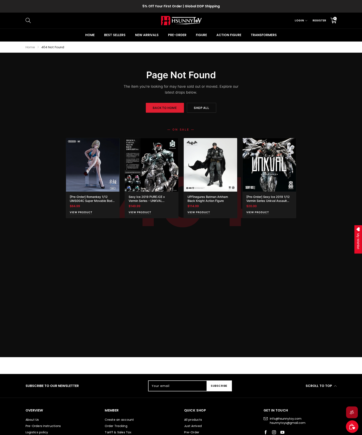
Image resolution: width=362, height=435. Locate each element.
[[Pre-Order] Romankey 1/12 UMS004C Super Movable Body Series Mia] (92, 165)
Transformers (264, 35)
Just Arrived (193, 426)
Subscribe (219, 386)
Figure (201, 35)
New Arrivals (147, 35)
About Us (32, 420)
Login (299, 20)
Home (90, 35)
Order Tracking (116, 426)
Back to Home (165, 108)
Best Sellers (114, 35)
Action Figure (228, 35)
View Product (81, 212)
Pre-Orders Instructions (43, 426)
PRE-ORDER (177, 35)
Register (319, 20)
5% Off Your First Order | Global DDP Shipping (181, 6)
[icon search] (96, 20)
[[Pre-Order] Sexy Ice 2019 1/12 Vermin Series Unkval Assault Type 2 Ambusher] (269, 165)
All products (193, 420)
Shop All (201, 108)
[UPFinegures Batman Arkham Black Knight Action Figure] (210, 165)
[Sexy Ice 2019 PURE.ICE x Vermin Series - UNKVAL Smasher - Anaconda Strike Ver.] (151, 165)
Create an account (119, 420)
